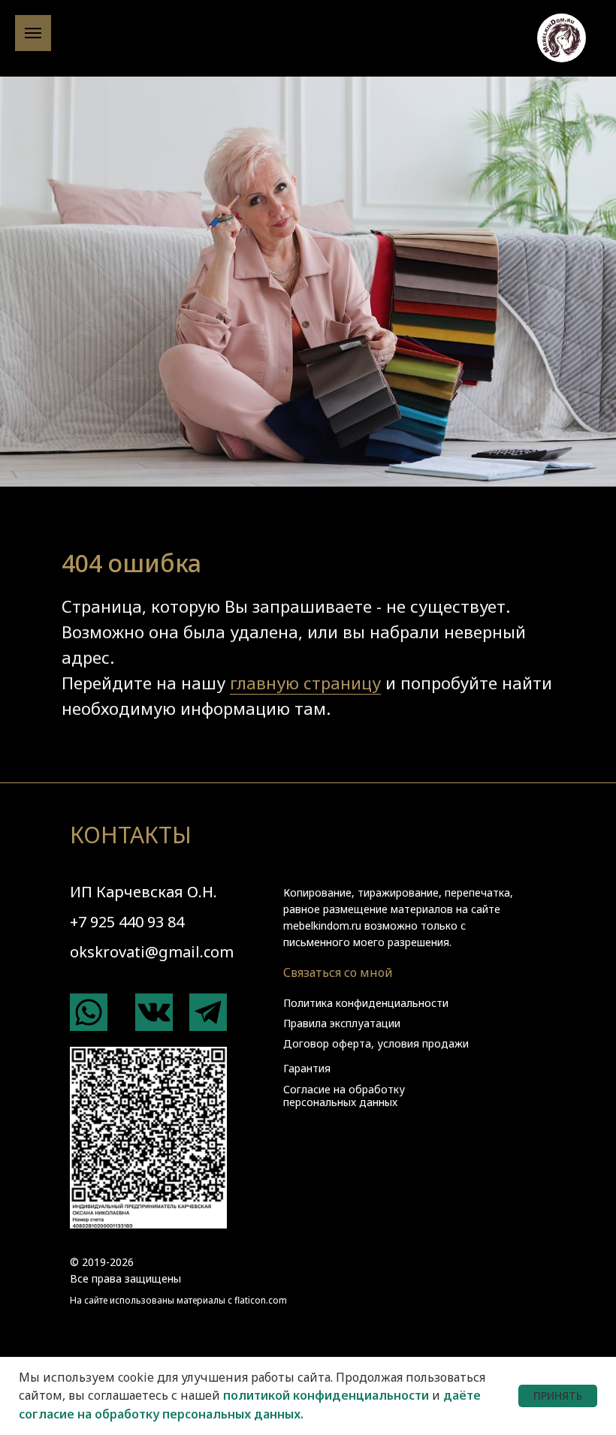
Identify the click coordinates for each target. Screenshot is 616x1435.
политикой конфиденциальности (326, 1395)
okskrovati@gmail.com (152, 952)
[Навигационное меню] (33, 33)
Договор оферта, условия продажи (376, 1043)
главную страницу (305, 682)
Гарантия (307, 1068)
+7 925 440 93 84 (127, 922)
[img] (88, 1012)
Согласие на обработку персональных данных (344, 1095)
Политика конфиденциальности (365, 1003)
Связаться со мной (338, 972)
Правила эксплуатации (341, 1023)
